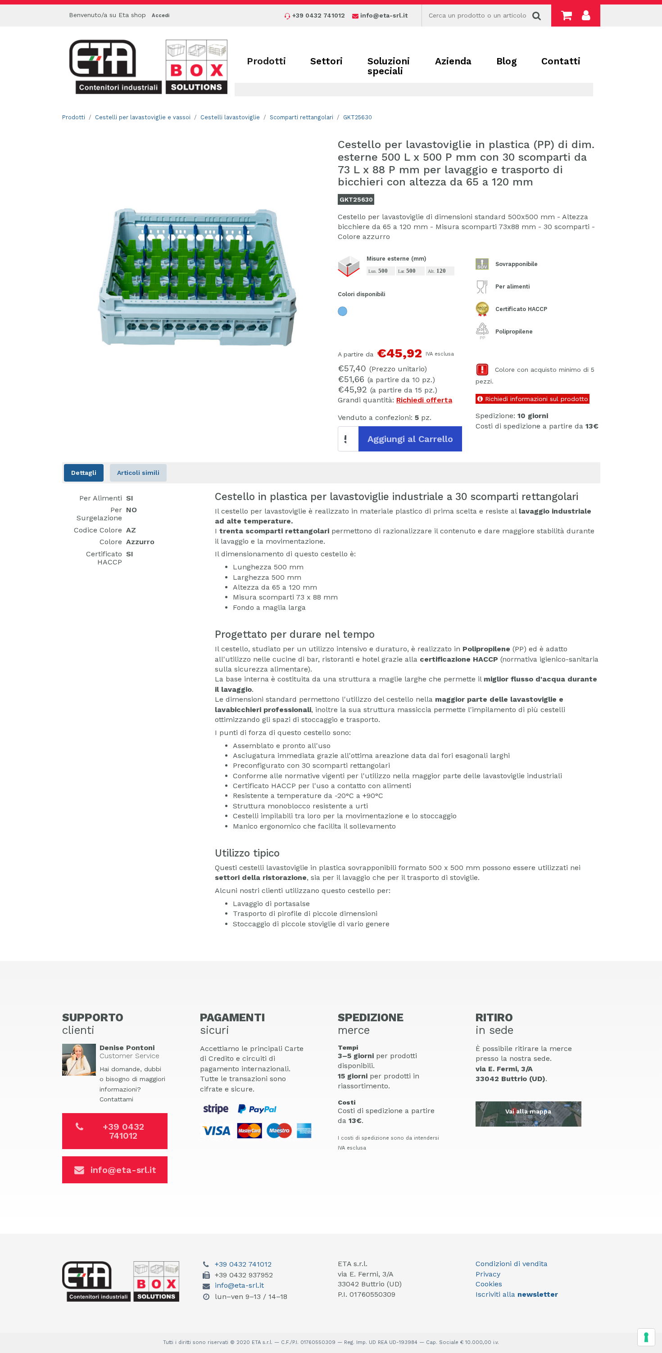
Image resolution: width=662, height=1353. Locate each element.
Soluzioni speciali (388, 66)
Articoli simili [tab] (138, 472)
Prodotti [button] (266, 61)
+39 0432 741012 (123, 1131)
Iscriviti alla (517, 1294)
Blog (506, 61)
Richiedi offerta (424, 400)
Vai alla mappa (528, 1111)
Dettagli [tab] (83, 472)
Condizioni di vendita (512, 1263)
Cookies (489, 1284)
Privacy (488, 1274)
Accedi (160, 15)
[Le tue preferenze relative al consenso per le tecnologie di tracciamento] (646, 1337)
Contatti (560, 61)
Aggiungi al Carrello (410, 438)
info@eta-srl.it (123, 1169)
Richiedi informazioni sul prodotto (535, 398)
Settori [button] (326, 61)
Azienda (453, 61)
